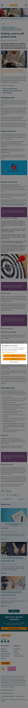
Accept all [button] (14, 355)
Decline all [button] (14, 359)
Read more (19, 350)
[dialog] (14, 354)
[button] (14, 352)
